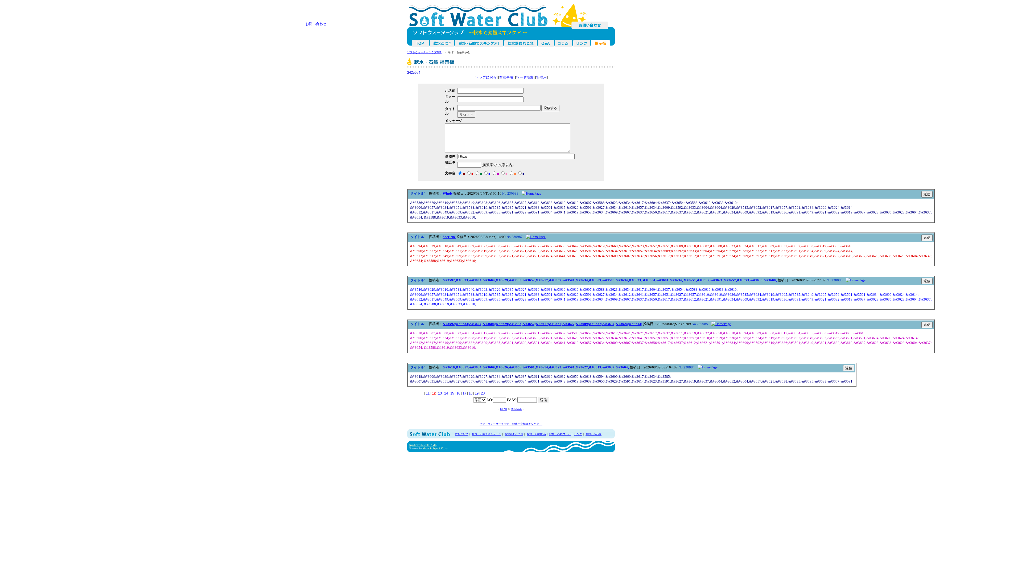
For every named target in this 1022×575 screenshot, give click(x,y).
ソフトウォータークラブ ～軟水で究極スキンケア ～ (511, 423)
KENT (503, 409)
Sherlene (449, 237)
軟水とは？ (442, 43)
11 (428, 393)
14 (446, 393)
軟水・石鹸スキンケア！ (479, 43)
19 (477, 393)
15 (452, 393)
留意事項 (506, 77)
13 (440, 393)
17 (464, 393)
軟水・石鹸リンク (582, 43)
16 (458, 393)
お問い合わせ (589, 25)
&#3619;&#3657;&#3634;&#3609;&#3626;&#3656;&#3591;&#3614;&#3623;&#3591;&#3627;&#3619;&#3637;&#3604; (536, 367)
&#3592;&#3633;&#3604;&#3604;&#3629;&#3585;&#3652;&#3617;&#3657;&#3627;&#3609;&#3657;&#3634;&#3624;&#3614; (542, 324)
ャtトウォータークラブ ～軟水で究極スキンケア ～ (421, 43)
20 (483, 393)
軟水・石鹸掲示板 (601, 43)
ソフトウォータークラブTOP (424, 52)
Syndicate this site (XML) (423, 444)
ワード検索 (524, 77)
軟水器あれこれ (521, 43)
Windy (448, 193)
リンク (578, 434)
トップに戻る (486, 77)
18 (470, 393)
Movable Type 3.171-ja (435, 448)
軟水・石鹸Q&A (546, 43)
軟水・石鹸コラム (564, 43)
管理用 (541, 77)
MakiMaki (516, 409)
